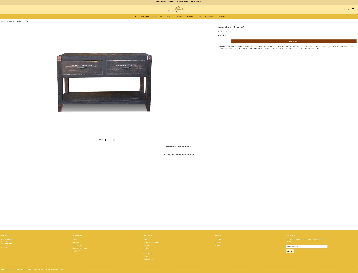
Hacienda (146, 248)
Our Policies (219, 239)
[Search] (345, 9)
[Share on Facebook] (105, 140)
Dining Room (157, 16)
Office (199, 16)
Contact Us (198, 1)
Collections (221, 16)
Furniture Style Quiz (182, 1)
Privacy (217, 245)
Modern (146, 239)
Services (163, 1)
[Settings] (348, 9)
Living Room (144, 16)
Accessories (209, 16)
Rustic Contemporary (151, 242)
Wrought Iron (148, 254)
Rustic (145, 257)
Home (134, 16)
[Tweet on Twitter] (108, 140)
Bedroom (169, 16)
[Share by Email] (114, 140)
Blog (191, 1)
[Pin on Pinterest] (111, 140)
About (157, 1)
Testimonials (171, 1)
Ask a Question (225, 31)
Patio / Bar (190, 16)
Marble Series (148, 259)
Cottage (146, 245)
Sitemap (218, 242)
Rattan (145, 251)
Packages (179, 16)
